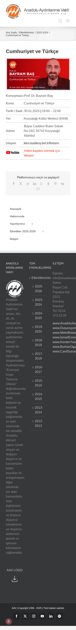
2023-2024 (39, 302)
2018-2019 (39, 343)
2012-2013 (39, 423)
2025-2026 (39, 289)
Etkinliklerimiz (38, 277)
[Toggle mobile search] (60, 21)
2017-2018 (39, 356)
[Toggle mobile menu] (68, 21)
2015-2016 (39, 383)
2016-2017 (39, 370)
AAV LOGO (14, 570)
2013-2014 (39, 410)
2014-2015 (39, 396)
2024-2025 (39, 316)
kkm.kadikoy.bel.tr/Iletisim (41, 143)
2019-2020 (39, 329)
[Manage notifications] (8, 621)
